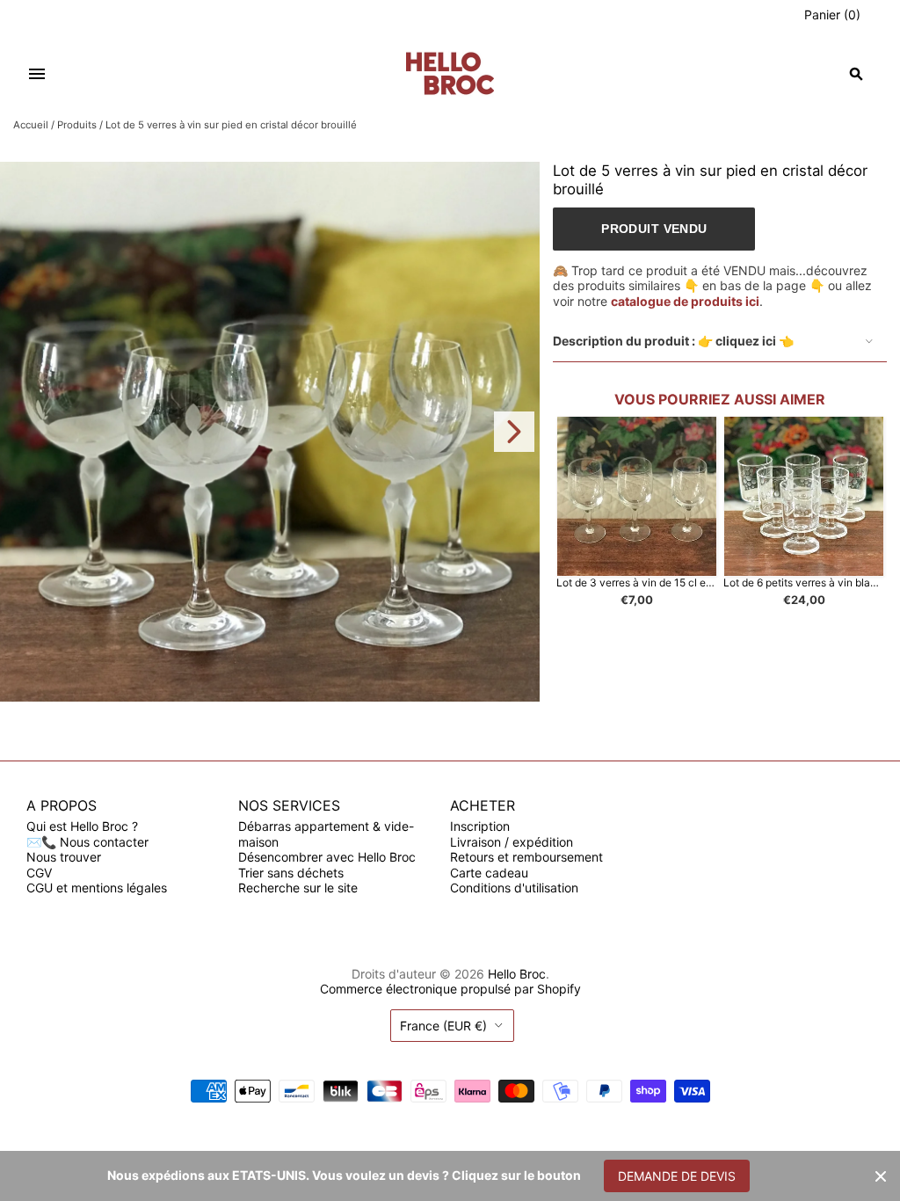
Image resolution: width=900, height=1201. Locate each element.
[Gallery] (270, 432)
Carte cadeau (489, 872)
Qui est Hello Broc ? (82, 826)
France (443, 1025)
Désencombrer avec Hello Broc (327, 856)
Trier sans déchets (291, 872)
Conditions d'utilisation (514, 887)
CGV (39, 872)
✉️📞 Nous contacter (87, 841)
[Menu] (36, 74)
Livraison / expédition (511, 841)
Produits (77, 125)
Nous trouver (63, 856)
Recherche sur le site (298, 887)
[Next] (514, 431)
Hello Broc (517, 973)
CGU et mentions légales (96, 887)
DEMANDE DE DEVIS (677, 1175)
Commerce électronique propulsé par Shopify (450, 988)
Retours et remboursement (526, 856)
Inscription (480, 826)
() (832, 14)
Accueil (30, 125)
